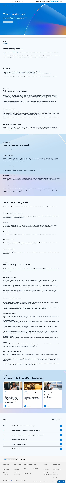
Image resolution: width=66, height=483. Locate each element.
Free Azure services (16, 469)
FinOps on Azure (16, 472)
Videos (44, 476)
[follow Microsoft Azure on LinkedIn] (22, 459)
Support (43, 1)
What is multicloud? (56, 467)
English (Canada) (7, 480)
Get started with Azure (54, 1)
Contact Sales (48, 1)
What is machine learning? (56, 469)
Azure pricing (15, 467)
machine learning (15, 52)
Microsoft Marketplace (36, 468)
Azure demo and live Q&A (27, 473)
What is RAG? (55, 477)
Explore (16, 1)
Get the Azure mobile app (10, 459)
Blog (44, 467)
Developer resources (46, 469)
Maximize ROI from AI (17, 474)
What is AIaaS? (55, 472)
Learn (40, 1)
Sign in (61, 1)
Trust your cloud (5, 472)
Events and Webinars (46, 472)
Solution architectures (27, 470)
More (24, 1)
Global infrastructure (6, 469)
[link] (7, 36)
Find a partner (35, 470)
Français (37, 1)
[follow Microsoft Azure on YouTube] (24, 459)
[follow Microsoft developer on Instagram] (19, 459)
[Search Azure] (34, 1)
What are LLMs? (55, 474)
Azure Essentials (5, 474)
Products (20, 1)
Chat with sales (61, 481)
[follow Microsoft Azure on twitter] (17, 459)
